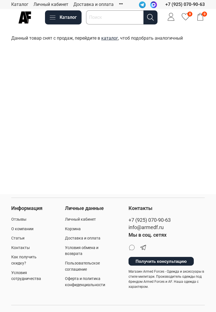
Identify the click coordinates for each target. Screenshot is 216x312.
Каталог (19, 4)
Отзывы (18, 219)
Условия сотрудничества (26, 275)
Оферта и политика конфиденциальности (85, 281)
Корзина (73, 229)
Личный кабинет (50, 4)
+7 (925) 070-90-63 (150, 220)
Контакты (20, 247)
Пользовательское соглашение (82, 266)
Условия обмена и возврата (81, 250)
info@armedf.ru (146, 227)
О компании (22, 229)
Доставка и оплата (93, 4)
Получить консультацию (161, 261)
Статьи (17, 238)
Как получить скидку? (24, 260)
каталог (109, 38)
